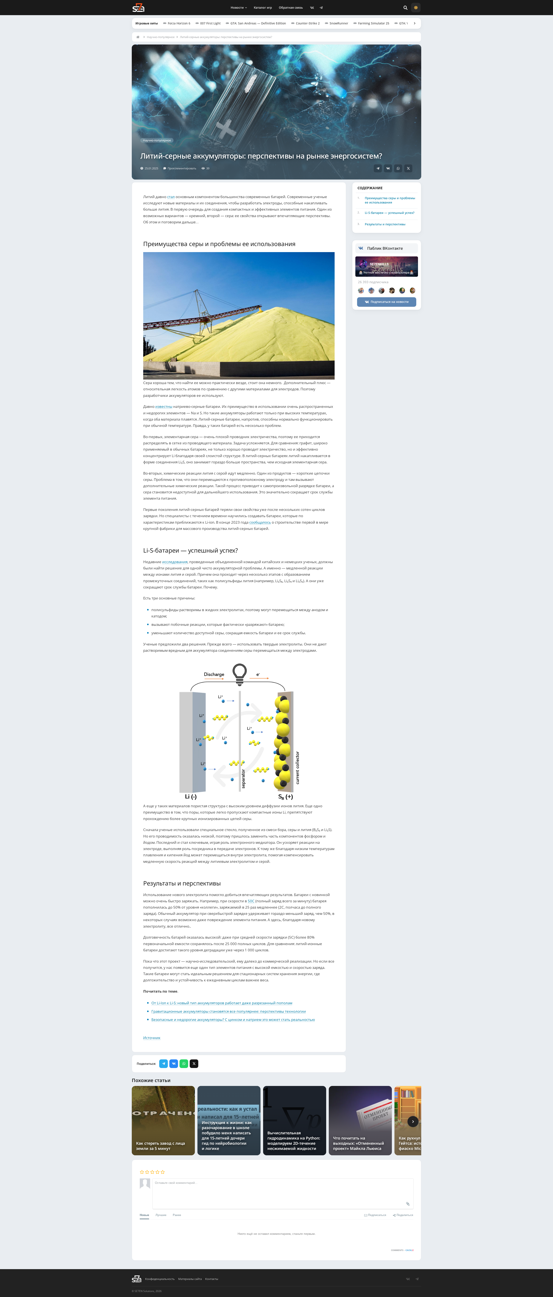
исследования (175, 561)
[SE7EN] (138, 7)
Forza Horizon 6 (179, 23)
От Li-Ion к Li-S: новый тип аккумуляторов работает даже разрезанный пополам (221, 1002)
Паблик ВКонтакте (385, 248)
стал (171, 196)
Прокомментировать (182, 168)
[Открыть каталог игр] (413, 23)
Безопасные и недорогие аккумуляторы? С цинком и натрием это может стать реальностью (233, 1019)
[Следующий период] (413, 1121)
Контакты (211, 1279)
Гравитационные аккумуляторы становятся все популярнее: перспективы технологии (228, 1011)
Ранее (177, 1215)
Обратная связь (291, 7)
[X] (408, 168)
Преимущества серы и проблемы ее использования (390, 200)
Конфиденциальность (160, 1279)
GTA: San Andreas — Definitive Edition (258, 23)
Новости (237, 7)
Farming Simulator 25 (373, 23)
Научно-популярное (161, 37)
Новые (144, 1215)
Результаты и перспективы (385, 224)
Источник (151, 1037)
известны (163, 406)
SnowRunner (339, 23)
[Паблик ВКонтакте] (362, 248)
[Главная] (138, 37)
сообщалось (260, 522)
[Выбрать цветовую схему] (416, 7)
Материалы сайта (190, 1279)
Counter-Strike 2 (308, 23)
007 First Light (210, 23)
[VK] (312, 7)
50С (251, 900)
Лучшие (161, 1215)
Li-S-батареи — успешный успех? (389, 213)
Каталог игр (263, 7)
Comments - (402, 1250)
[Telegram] (321, 7)
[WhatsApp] (398, 168)
